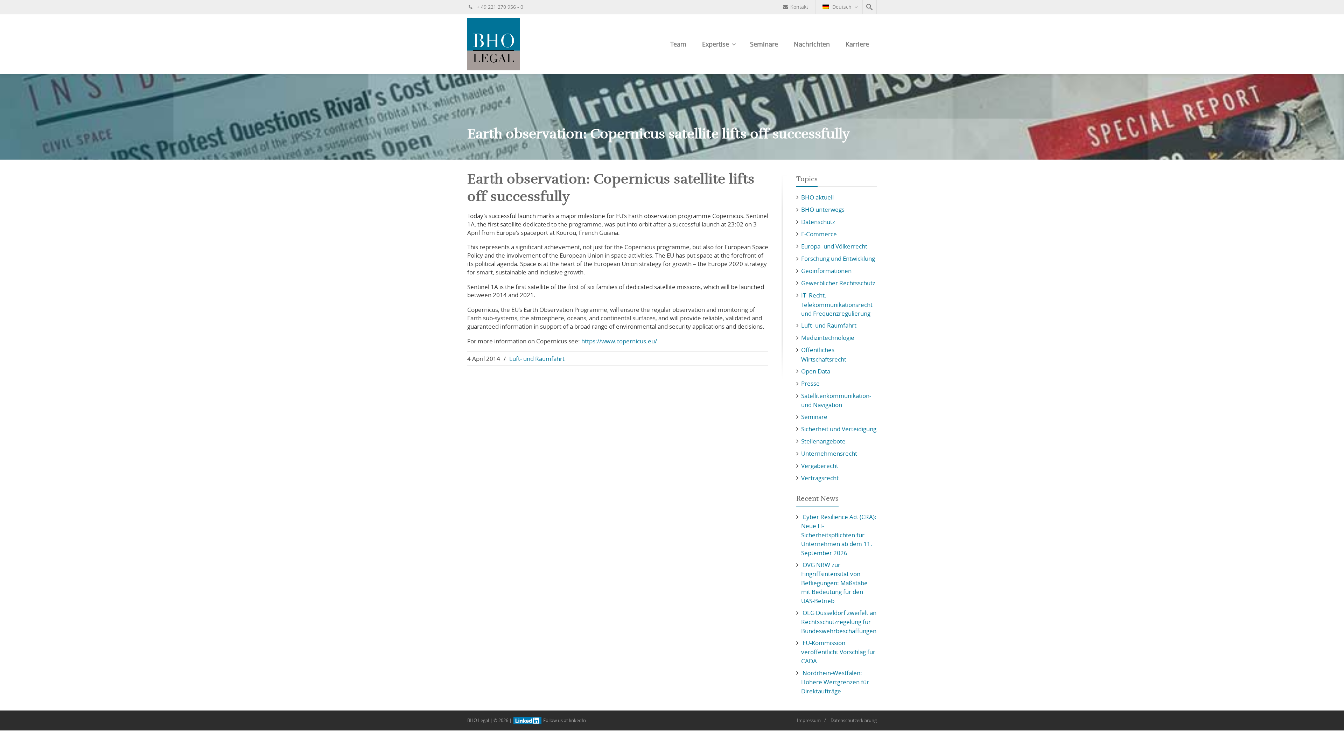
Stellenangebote (823, 441)
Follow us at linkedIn (564, 720)
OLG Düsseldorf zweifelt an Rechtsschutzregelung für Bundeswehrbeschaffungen (838, 622)
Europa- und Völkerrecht (834, 246)
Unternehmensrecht (829, 453)
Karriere (857, 44)
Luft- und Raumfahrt (537, 359)
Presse (810, 383)
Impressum (809, 720)
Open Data (815, 371)
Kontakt (799, 7)
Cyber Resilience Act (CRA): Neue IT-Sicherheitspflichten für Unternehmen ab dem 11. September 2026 (838, 535)
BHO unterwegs (823, 209)
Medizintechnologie (827, 338)
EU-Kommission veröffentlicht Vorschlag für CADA (838, 652)
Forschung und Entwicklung (838, 258)
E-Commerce (819, 234)
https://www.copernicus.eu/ (619, 341)
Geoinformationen (826, 271)
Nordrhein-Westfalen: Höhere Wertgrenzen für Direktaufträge (835, 682)
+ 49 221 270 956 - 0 (499, 7)
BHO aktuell (817, 197)
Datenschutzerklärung (854, 720)
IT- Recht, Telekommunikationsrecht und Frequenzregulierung (837, 304)
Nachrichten (812, 44)
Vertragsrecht (820, 478)
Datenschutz (818, 222)
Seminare (764, 44)
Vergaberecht (819, 466)
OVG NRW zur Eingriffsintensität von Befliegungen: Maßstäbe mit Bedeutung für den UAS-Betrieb (834, 583)
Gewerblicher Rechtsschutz (838, 283)
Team (678, 44)
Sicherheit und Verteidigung (838, 429)
